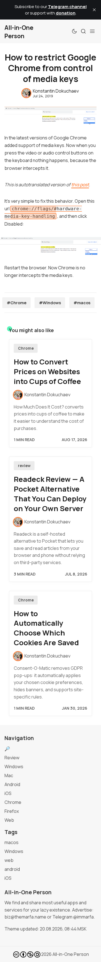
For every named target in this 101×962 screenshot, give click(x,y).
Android (12, 784)
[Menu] (92, 31)
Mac (8, 775)
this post (80, 185)
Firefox (11, 811)
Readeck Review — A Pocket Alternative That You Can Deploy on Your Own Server (50, 493)
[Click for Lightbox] (50, 246)
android (12, 869)
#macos (82, 302)
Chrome (26, 348)
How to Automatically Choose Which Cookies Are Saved (46, 628)
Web (9, 820)
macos (11, 842)
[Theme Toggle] (74, 31)
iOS (8, 793)
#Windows (50, 302)
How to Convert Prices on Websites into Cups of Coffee (47, 371)
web (8, 860)
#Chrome (16, 302)
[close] (94, 9)
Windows (13, 766)
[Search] (83, 31)
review (24, 465)
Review (11, 758)
